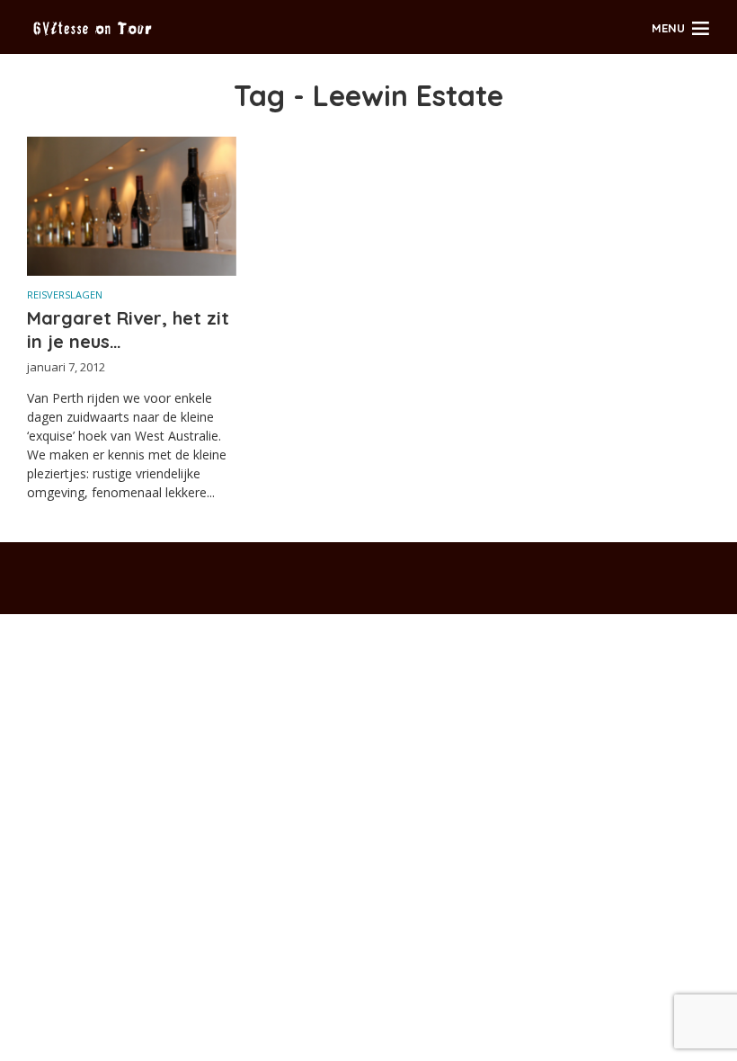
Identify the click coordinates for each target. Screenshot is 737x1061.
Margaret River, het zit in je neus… (128, 329)
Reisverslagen (64, 294)
